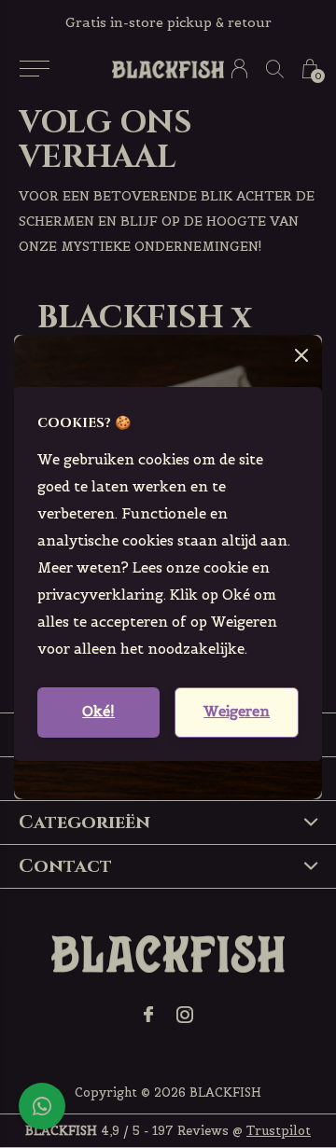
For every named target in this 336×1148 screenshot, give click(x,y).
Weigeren (236, 711)
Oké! (98, 711)
